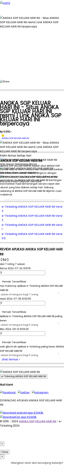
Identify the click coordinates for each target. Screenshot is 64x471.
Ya (52, 467)
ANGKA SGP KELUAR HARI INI (38, 421)
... (59, 293)
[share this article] (4, 81)
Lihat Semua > (11, 359)
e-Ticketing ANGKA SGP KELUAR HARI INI (23, 376)
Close (4, 452)
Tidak (57, 467)
